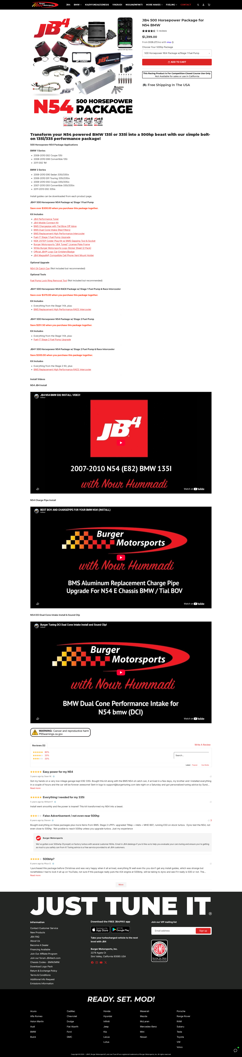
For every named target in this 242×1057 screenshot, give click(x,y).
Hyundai (107, 1016)
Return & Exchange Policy (43, 970)
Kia (105, 1031)
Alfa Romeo (36, 1016)
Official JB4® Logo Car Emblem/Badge (54, 251)
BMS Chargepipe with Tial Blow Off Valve (55, 226)
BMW (33, 1031)
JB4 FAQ (34, 936)
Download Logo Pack (41, 966)
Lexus (106, 1037)
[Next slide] (133, 65)
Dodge (70, 1021)
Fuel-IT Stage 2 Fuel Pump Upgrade (52, 339)
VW (178, 1042)
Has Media (205, 765)
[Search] (198, 5)
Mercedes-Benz (148, 1026)
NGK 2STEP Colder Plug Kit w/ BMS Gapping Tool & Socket (64, 241)
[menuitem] (68, 5)
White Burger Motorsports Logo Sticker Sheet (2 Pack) (62, 248)
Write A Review (202, 744)
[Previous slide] (33, 65)
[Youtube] (101, 962)
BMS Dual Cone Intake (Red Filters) (52, 230)
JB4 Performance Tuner (46, 219)
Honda (106, 1011)
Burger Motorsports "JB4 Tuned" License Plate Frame (62, 244)
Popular (195, 765)
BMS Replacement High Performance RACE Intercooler (62, 309)
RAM (179, 1021)
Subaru (180, 1026)
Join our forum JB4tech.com (45, 958)
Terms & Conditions (40, 975)
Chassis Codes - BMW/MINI (44, 962)
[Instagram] (96, 962)
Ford (69, 1031)
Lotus (106, 1042)
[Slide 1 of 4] (68, 121)
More (121, 884)
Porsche (181, 1011)
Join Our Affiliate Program (43, 953)
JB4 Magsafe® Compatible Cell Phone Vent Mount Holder (64, 255)
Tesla (179, 1031)
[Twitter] (105, 962)
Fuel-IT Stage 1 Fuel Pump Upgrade (52, 237)
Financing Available (40, 949)
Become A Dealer (39, 945)
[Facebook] (92, 962)
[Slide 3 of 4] (88, 121)
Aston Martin (37, 1021)
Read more (35, 788)
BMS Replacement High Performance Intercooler (59, 233)
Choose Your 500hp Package (157, 47)
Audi (32, 1026)
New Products (37, 932)
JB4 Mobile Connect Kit (46, 222)
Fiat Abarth (72, 1026)
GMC (69, 1037)
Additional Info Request (42, 979)
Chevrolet (72, 1016)
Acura (33, 1011)
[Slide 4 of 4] (98, 121)
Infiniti (106, 1021)
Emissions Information (41, 983)
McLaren (144, 1021)
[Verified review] (54, 777)
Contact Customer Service (44, 928)
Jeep (106, 1026)
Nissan (143, 1037)
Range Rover (183, 1016)
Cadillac (71, 1011)
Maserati (144, 1011)
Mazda (143, 1016)
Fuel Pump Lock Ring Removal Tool (48, 280)
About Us (35, 941)
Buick (33, 1037)
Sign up (203, 930)
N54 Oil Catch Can (40, 268)
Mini (142, 1031)
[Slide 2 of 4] (78, 121)
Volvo (180, 1047)
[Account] (203, 5)
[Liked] (211, 776)
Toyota (180, 1037)
